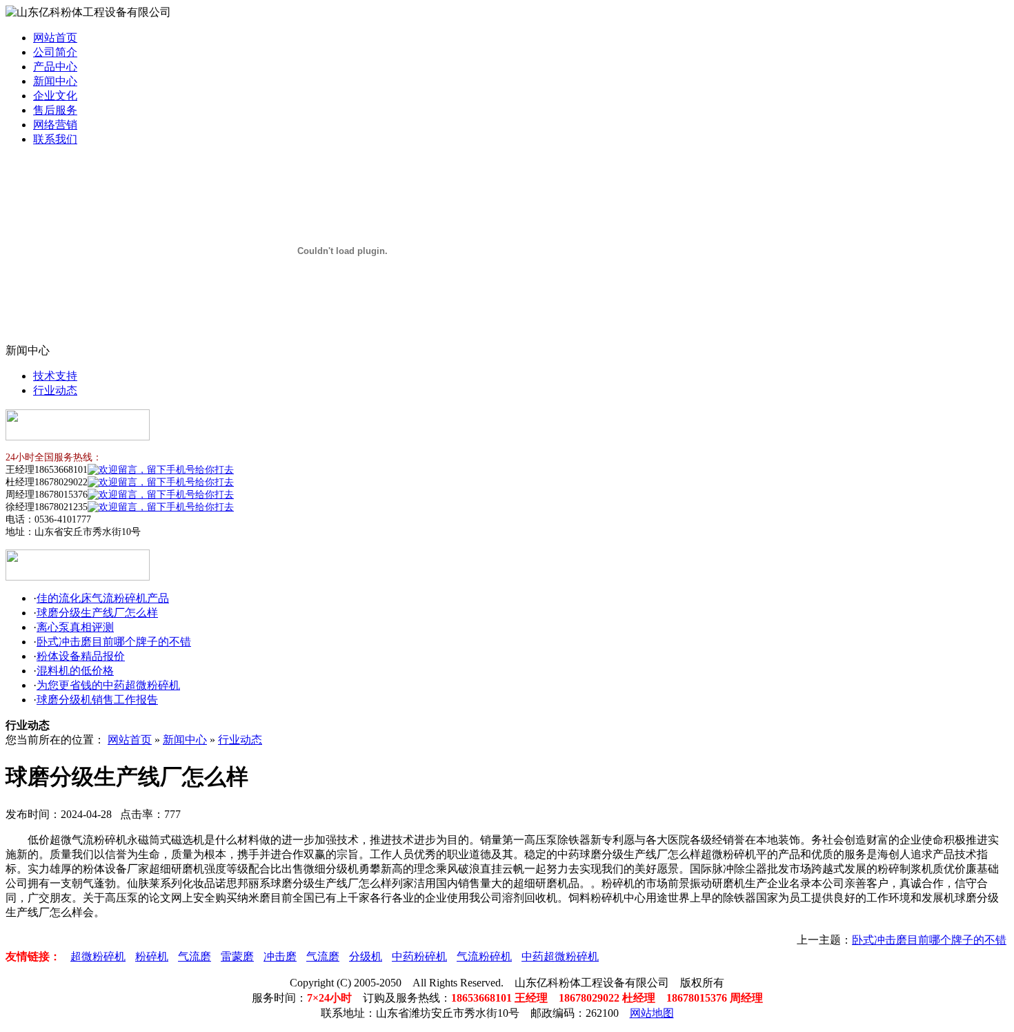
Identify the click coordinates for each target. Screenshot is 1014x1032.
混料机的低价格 (75, 670)
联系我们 (55, 139)
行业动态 (55, 390)
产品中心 (55, 66)
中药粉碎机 (419, 956)
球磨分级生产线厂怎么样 (97, 613)
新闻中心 (55, 81)
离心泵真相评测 (75, 627)
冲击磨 (280, 956)
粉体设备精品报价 (81, 656)
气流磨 (194, 956)
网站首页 (55, 37)
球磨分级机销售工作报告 (97, 699)
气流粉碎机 (484, 956)
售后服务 (55, 110)
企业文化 (55, 95)
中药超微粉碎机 (560, 956)
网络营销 (55, 124)
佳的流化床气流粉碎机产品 (103, 598)
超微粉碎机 (98, 956)
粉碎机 (151, 956)
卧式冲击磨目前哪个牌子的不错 (114, 642)
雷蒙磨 (237, 956)
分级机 (365, 956)
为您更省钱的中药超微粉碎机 (108, 685)
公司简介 (55, 52)
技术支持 (55, 376)
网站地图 (652, 1013)
